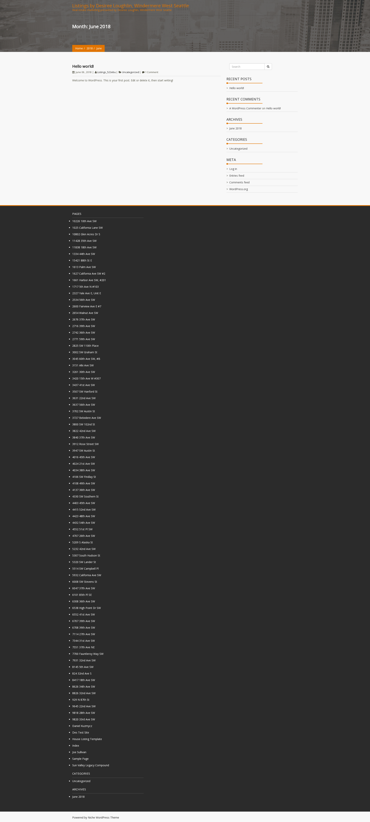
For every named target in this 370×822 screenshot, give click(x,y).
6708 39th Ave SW (83, 627)
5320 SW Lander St (84, 562)
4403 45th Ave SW (83, 503)
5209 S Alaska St (82, 542)
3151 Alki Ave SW (83, 365)
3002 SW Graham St (84, 352)
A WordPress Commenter (245, 108)
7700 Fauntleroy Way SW (87, 654)
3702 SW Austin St (83, 411)
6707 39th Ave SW (83, 621)
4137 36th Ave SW (83, 490)
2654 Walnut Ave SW (85, 313)
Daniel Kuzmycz (82, 726)
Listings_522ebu (106, 72)
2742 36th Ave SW (83, 332)
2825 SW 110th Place (85, 345)
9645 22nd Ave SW (84, 706)
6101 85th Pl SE (82, 595)
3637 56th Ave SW (83, 404)
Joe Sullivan (79, 752)
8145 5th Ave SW (82, 667)
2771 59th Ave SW (83, 339)
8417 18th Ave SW (83, 680)
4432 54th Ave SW (83, 522)
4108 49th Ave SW (83, 483)
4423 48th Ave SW (83, 516)
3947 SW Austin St (83, 450)
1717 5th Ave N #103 (85, 286)
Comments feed (239, 182)
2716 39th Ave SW (83, 326)
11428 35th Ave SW (84, 241)
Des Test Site (80, 732)
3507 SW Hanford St (85, 391)
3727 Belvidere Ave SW (86, 418)
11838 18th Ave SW (84, 247)
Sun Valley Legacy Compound (90, 765)
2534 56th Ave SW (83, 300)
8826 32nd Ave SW (84, 693)
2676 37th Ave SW (83, 319)
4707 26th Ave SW (83, 536)
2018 (90, 48)
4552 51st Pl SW (82, 529)
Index (75, 745)
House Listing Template (87, 739)
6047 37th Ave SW (83, 588)
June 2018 (235, 128)
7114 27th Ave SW (83, 634)
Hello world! (83, 66)
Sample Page (80, 758)
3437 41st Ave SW (83, 385)
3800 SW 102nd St (83, 424)
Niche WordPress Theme (103, 817)
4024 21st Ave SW (83, 463)
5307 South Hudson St (86, 555)
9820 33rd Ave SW (83, 719)
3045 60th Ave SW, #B (86, 359)
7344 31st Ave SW (83, 640)
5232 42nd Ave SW (84, 549)
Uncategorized (130, 72)
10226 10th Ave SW (84, 221)
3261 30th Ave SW (83, 372)
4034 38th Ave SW (83, 470)
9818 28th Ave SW (83, 713)
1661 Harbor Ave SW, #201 (89, 280)
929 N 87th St (80, 699)
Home (79, 48)
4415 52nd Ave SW (84, 509)
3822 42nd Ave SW (84, 431)
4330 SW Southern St (85, 496)
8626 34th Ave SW (83, 686)
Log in (233, 169)
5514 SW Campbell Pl (85, 568)
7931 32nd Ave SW (84, 660)
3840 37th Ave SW (83, 437)
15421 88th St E (82, 260)
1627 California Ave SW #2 (88, 273)
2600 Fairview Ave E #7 (86, 306)
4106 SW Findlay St (84, 477)
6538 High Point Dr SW (86, 608)
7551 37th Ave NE (83, 647)
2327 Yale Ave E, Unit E (86, 293)
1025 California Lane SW (87, 227)
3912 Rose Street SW (85, 444)
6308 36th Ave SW (83, 601)
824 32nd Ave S (82, 673)
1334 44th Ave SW (83, 254)
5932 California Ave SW (86, 575)
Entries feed (236, 175)
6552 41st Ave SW (83, 614)
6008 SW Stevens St (84, 581)
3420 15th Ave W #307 (86, 378)
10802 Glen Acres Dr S (86, 234)
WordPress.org (238, 189)
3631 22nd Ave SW (84, 398)
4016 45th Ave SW (83, 457)
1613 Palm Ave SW (84, 267)
